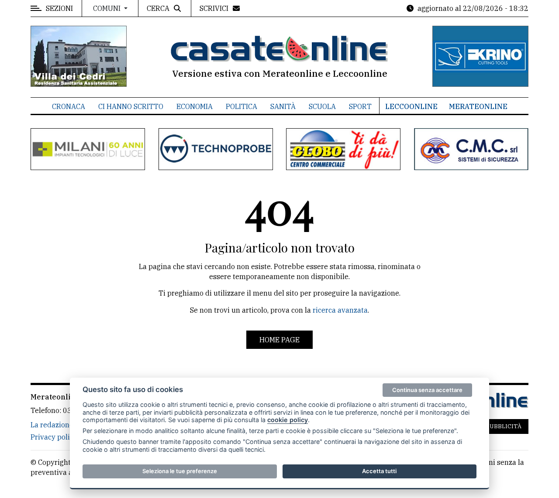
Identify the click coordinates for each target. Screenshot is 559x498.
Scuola (322, 106)
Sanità (283, 106)
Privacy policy (54, 437)
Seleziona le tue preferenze (179, 470)
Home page (279, 339)
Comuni (107, 8)
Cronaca (68, 106)
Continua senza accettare (427, 389)
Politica (241, 106)
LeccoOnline (411, 106)
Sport (360, 106)
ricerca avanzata (340, 310)
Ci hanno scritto (130, 106)
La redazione (52, 424)
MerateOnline (478, 106)
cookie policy (287, 419)
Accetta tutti (379, 470)
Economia (194, 106)
